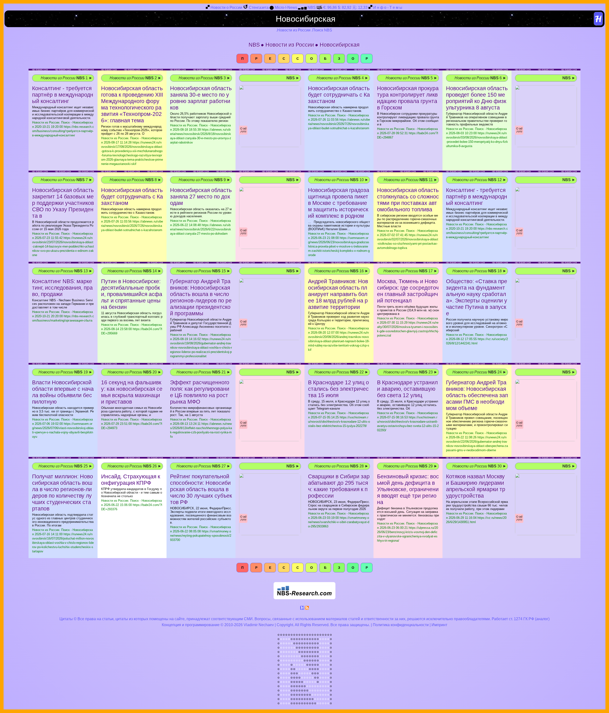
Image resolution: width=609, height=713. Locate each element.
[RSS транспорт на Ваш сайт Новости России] (307, 608)
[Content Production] (302, 608)
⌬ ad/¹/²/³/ (243, 130)
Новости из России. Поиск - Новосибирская (132, 151)
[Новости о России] (208, 8)
